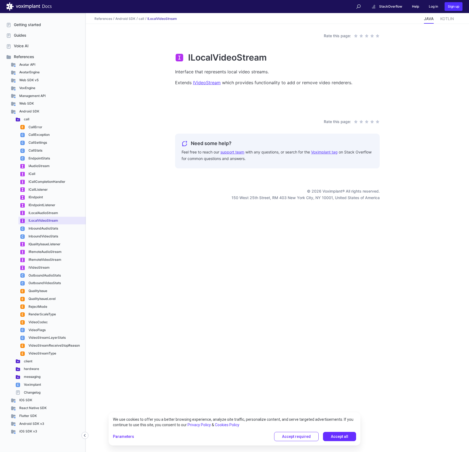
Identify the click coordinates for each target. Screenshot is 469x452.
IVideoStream (39, 267)
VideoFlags (37, 330)
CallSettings (37, 142)
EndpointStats (39, 158)
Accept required (296, 436)
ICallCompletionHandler (46, 182)
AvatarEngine (29, 72)
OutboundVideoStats (44, 283)
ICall (31, 174)
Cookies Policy (227, 425)
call (26, 119)
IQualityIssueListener (44, 244)
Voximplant (32, 384)
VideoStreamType (42, 353)
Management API (32, 96)
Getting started (27, 24)
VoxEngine (26, 88)
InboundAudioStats (43, 228)
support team (232, 152)
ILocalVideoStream (43, 220)
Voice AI (21, 45)
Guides (20, 35)
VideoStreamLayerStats (47, 337)
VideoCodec (38, 322)
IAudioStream (39, 166)
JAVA (429, 18)
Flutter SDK (27, 416)
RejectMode (37, 307)
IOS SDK (25, 400)
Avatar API (26, 64)
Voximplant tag (324, 152)
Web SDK (26, 103)
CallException (39, 135)
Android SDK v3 (31, 424)
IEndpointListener (41, 205)
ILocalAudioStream (43, 213)
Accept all (339, 436)
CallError (35, 127)
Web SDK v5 (28, 80)
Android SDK (28, 111)
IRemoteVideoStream (44, 260)
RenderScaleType (42, 314)
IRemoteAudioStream (45, 252)
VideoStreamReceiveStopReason (54, 345)
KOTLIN (447, 18)
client (27, 361)
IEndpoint (35, 197)
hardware (31, 369)
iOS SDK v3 (27, 431)
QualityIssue (37, 291)
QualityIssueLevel (42, 299)
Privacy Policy (199, 425)
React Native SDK (32, 408)
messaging (31, 377)
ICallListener (38, 189)
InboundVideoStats (43, 236)
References (24, 56)
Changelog (31, 392)
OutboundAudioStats (44, 275)
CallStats (35, 150)
